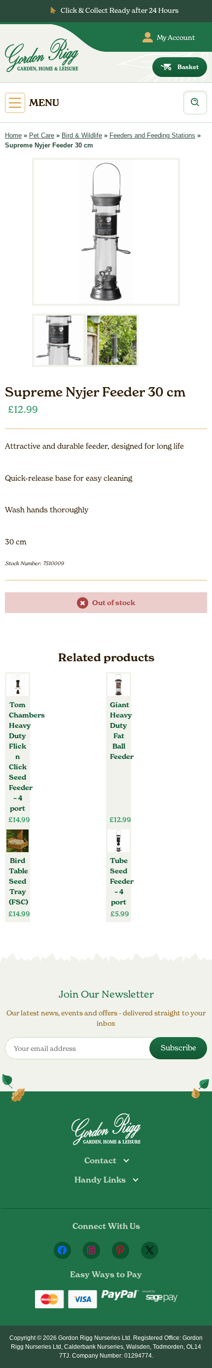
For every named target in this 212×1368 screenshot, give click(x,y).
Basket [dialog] (188, 67)
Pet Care (41, 135)
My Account (176, 37)
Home (13, 135)
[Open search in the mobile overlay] (195, 102)
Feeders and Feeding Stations (152, 135)
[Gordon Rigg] (41, 55)
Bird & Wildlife (82, 135)
